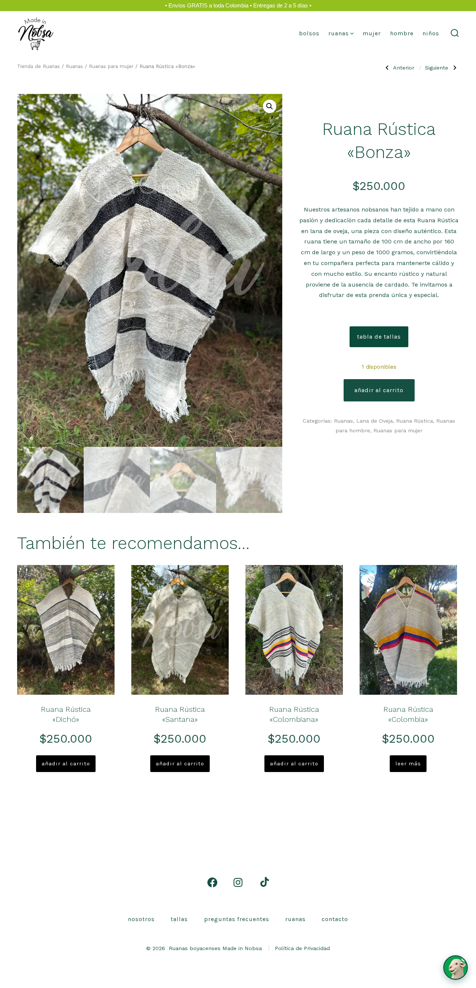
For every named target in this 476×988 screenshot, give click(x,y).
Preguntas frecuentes (236, 919)
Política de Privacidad (302, 948)
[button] (269, 106)
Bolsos (309, 33)
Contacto (335, 919)
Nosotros (141, 919)
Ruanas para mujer (111, 66)
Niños (430, 33)
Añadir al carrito (378, 390)
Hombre (402, 33)
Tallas (179, 919)
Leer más (408, 763)
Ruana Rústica (414, 421)
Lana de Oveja (374, 421)
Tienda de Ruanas (38, 66)
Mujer (372, 33)
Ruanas (338, 33)
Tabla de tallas (379, 336)
